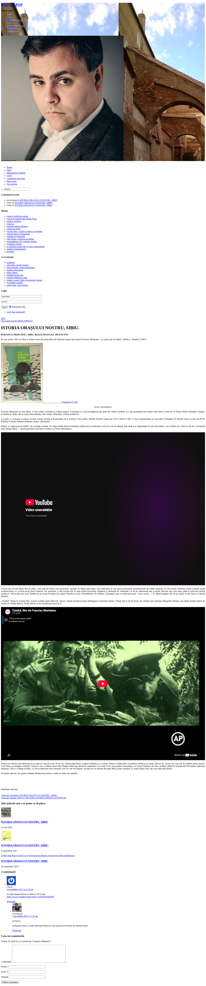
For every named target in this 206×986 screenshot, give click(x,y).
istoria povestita (13, 229)
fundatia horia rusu (15, 275)
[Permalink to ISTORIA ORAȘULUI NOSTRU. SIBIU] (6, 816)
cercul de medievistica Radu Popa (22, 219)
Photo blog (11, 29)
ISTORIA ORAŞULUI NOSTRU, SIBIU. (29, 795)
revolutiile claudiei (15, 282)
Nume (4, 966)
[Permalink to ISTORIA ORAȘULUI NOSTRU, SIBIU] (38, 855)
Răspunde (11, 901)
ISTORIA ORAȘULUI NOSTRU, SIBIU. (25, 845)
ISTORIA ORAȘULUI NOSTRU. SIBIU (39, 200)
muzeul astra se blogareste (18, 234)
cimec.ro (10, 224)
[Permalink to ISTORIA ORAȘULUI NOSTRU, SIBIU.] (6, 840)
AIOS (9, 24)
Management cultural (16, 21)
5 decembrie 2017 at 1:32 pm (25, 916)
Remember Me (18, 307)
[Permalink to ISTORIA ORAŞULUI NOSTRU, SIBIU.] (17, 321)
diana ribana (12, 272)
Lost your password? (16, 312)
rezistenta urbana (14, 244)
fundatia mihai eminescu (17, 226)
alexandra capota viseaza (18, 265)
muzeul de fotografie (16, 236)
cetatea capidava (14, 221)
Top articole (12, 32)
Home (9, 15)
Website (4, 977)
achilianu (11, 262)
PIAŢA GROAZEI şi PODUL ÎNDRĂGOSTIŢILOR (33, 798)
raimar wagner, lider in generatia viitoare (24, 280)
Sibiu (9, 18)
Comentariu (6, 962)
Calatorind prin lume (16, 26)
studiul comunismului (16, 249)
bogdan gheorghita (15, 270)
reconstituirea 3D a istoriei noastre (22, 241)
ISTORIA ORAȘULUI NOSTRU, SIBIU (24, 861)
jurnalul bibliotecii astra (17, 277)
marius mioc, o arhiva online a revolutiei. (25, 231)
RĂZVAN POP (12, 4)
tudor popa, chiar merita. (17, 285)
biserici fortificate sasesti (17, 216)
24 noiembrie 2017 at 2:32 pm (20, 889)
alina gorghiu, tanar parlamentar (21, 267)
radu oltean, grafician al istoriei (20, 239)
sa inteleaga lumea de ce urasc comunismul (26, 246)
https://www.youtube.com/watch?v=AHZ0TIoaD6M (30, 897)
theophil (10, 251)
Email (3, 972)
